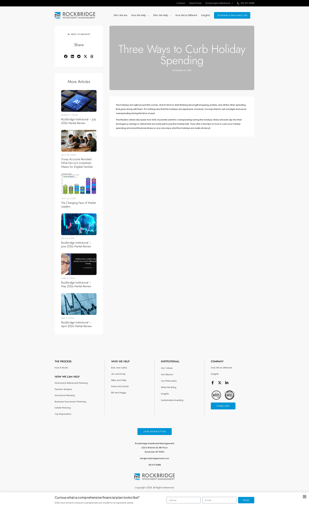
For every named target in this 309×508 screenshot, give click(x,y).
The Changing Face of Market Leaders (78, 205)
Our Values (167, 368)
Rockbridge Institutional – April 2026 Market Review (76, 324)
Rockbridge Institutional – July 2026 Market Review (78, 121)
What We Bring (168, 387)
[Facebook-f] (212, 382)
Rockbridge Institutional (218, 3)
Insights (165, 393)
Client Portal (195, 3)
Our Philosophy (169, 380)
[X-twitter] (219, 382)
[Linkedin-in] (227, 382)
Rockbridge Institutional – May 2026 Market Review (76, 284)
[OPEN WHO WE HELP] (170, 15)
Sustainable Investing (172, 400)
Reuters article (128, 119)
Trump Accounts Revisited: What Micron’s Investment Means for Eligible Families (77, 163)
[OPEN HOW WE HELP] (148, 15)
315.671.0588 (154, 464)
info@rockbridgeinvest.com (154, 458)
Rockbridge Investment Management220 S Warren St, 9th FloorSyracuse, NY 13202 (154, 447)
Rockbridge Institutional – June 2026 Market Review (76, 244)
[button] (66, 56)
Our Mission (167, 374)
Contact (181, 3)
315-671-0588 (247, 3)
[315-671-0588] (238, 3)
